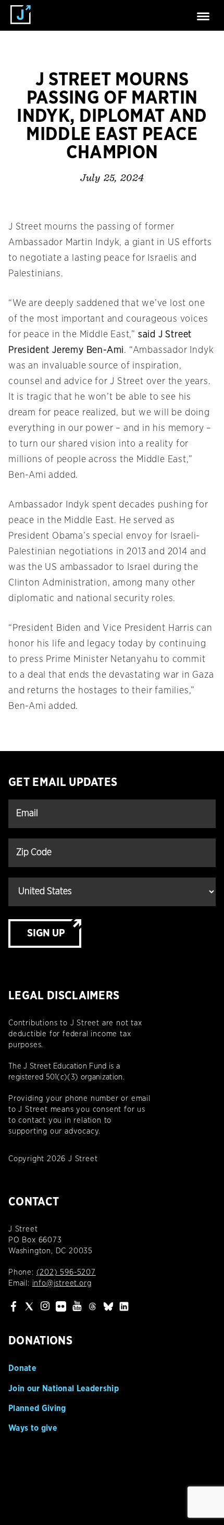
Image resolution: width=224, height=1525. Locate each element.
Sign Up (46, 933)
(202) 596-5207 (66, 1272)
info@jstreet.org (62, 1283)
